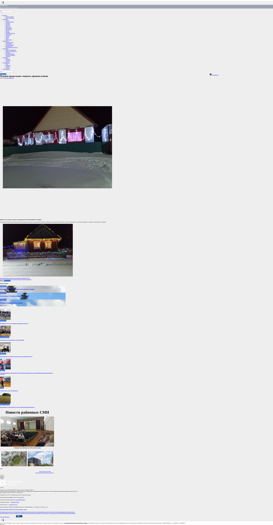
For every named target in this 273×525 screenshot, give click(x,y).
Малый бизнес (9, 46)
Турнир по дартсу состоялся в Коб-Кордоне (9, 390)
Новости (5, 15)
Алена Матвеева (10, 78)
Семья (7, 37)
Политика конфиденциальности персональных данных (13, 509)
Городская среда (10, 42)
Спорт (7, 38)
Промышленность (10, 53)
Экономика (5, 48)
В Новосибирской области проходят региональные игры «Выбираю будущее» (16, 356)
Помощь (8, 32)
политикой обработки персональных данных (75, 523)
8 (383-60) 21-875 (13, 504)
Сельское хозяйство (10, 55)
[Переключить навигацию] (0, 10)
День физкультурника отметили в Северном (11, 303)
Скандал (8, 68)
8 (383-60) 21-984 (15, 502)
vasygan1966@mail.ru (20, 499)
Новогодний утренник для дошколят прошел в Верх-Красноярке (15, 279)
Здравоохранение (10, 44)
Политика (5, 57)
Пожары (8, 66)
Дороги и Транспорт (11, 50)
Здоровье (8, 23)
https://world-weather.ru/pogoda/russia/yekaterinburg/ (45, 472)
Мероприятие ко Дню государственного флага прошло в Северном (17, 289)
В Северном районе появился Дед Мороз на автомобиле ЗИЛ (15, 278)
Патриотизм (9, 29)
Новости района (10, 16)
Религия (8, 36)
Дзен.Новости (6, 69)
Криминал (8, 65)
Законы (7, 61)
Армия (7, 20)
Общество (5, 19)
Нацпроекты (6, 41)
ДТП (7, 64)
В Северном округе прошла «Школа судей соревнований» (12, 340)
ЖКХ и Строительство (11, 51)
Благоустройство (10, 21)
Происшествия (6, 62)
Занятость (8, 52)
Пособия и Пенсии (10, 33)
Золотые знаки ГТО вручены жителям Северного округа (14, 296)
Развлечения (9, 39)
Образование (9, 28)
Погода (7, 30)
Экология (8, 56)
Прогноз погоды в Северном (45, 471)
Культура (8, 25)
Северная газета (4, 5)
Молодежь (8, 27)
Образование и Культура (12, 47)
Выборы (8, 59)
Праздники (8, 34)
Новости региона (10, 18)
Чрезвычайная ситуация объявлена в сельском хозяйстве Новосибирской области (17, 407)
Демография (9, 43)
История (8, 24)
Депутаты (8, 60)
